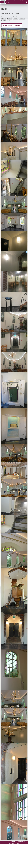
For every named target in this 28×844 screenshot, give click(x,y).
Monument (9, 18)
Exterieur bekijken (12, 25)
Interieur (13, 20)
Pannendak (22, 18)
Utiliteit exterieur (5, 20)
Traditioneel (19, 17)
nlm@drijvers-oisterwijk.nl (14, 843)
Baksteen (15, 18)
